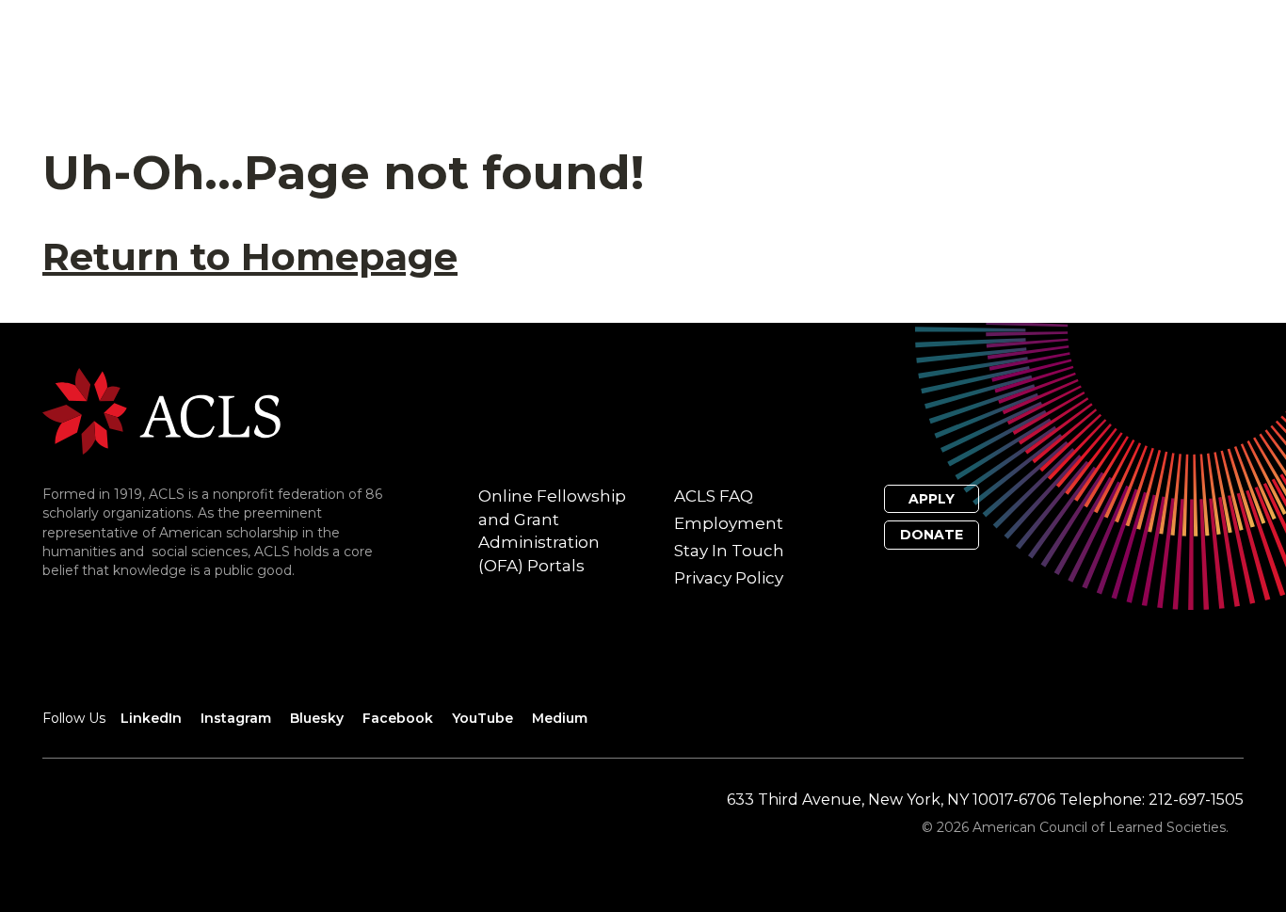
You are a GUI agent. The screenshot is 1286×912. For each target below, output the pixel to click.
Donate (931, 534)
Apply (931, 498)
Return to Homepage (250, 256)
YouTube (482, 718)
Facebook (397, 718)
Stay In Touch (729, 550)
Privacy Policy (728, 577)
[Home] (161, 410)
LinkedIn (151, 718)
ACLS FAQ (713, 496)
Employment (728, 523)
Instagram (236, 718)
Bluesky (317, 718)
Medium (559, 718)
